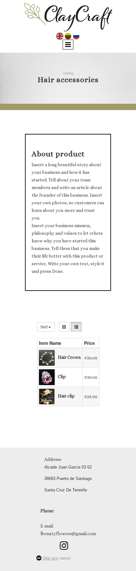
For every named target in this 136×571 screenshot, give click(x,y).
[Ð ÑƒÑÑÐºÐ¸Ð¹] (76, 35)
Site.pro (50, 558)
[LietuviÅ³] (68, 35)
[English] (60, 35)
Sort (44, 326)
